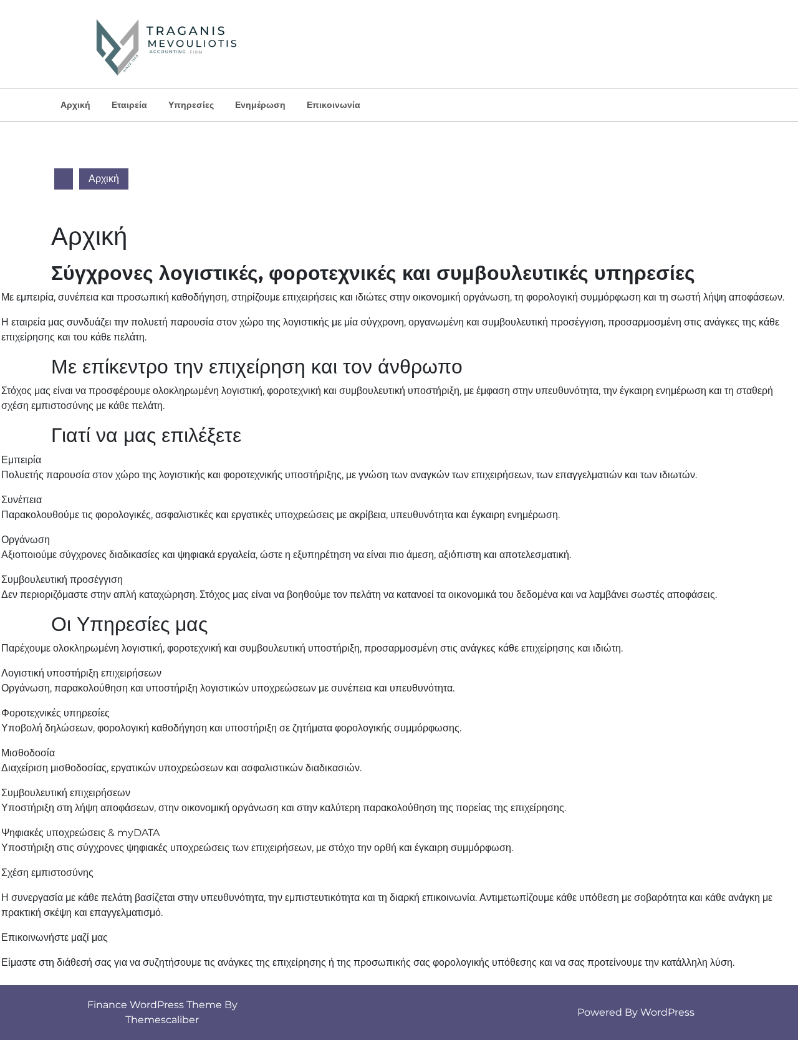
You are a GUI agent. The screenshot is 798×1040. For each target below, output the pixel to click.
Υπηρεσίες (191, 104)
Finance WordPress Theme (154, 1005)
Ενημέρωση (260, 104)
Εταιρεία (129, 104)
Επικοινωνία (333, 104)
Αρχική (75, 104)
